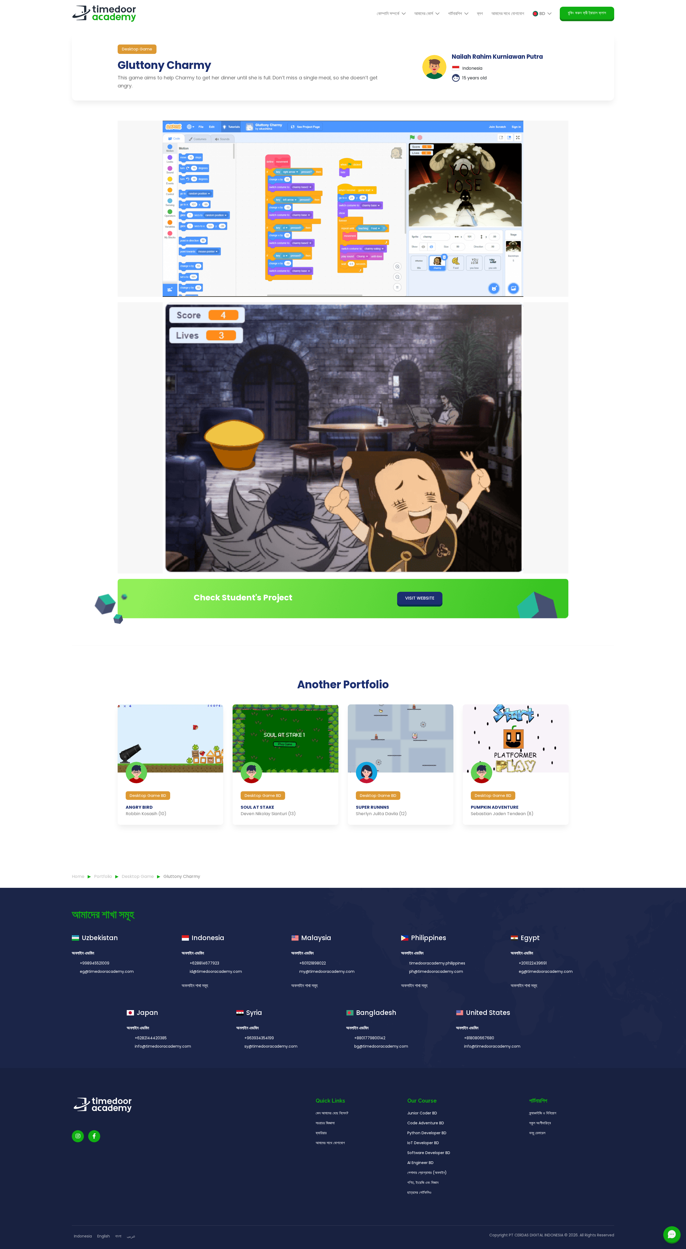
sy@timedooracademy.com (270, 1046)
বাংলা (118, 1236)
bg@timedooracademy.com (381, 1046)
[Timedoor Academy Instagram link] (78, 1136)
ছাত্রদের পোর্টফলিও (419, 1192)
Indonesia (83, 1236)
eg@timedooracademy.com (107, 971)
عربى (131, 1236)
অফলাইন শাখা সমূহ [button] (195, 985)
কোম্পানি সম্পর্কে (388, 13)
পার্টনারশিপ (455, 13)
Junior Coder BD (422, 1113)
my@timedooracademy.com (327, 971)
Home (78, 876)
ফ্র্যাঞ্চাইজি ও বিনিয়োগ (542, 1113)
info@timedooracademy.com (163, 1046)
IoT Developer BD (423, 1142)
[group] (170, 764)
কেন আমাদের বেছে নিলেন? (332, 1113)
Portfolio (103, 876)
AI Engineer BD (420, 1162)
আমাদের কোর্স (424, 13)
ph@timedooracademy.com (436, 971)
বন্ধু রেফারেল (537, 1133)
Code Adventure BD (425, 1123)
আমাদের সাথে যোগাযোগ (507, 13)
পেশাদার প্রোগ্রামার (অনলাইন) (427, 1172)
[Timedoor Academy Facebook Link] (94, 1136)
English (103, 1236)
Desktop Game (138, 876)
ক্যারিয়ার (321, 1133)
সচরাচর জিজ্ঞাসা (325, 1123)
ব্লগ (480, 13)
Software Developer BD (428, 1152)
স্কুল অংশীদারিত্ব (540, 1123)
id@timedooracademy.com (216, 971)
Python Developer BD (426, 1133)
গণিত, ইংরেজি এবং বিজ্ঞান (422, 1182)
